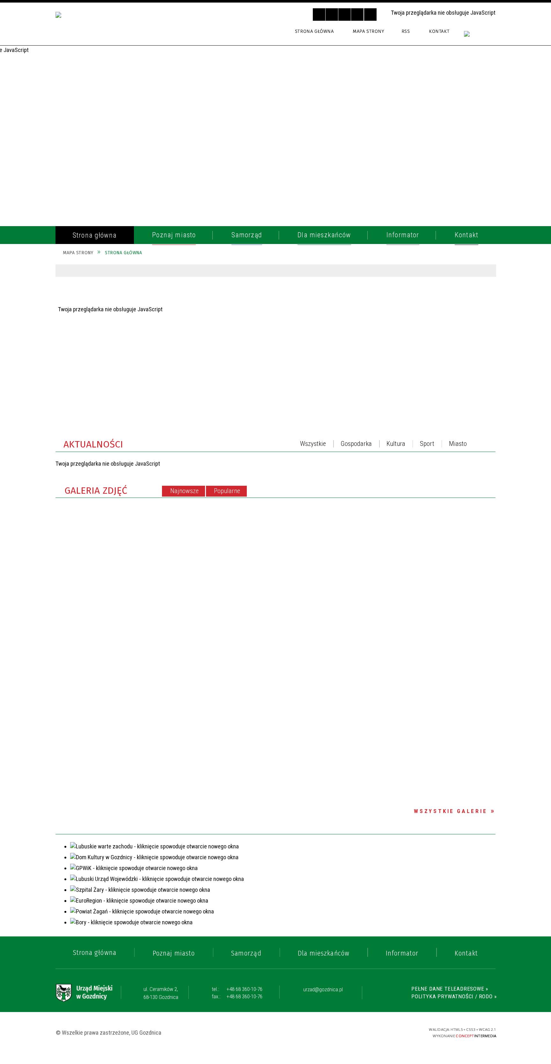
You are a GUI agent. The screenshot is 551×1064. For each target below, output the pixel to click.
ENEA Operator (89, 331)
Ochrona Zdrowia (94, 316)
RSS (405, 31)
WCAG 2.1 (392, 1032)
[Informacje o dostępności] (332, 14)
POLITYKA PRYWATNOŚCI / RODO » (453, 996)
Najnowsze (184, 491)
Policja (76, 272)
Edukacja (79, 378)
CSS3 (368, 1032)
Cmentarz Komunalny (100, 461)
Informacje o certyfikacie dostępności (276, 1032)
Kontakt (439, 31)
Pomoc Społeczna (93, 363)
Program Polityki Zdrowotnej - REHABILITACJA (116, 495)
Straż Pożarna (89, 286)
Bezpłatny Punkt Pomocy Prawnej (106, 441)
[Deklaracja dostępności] (344, 14)
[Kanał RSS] (490, 446)
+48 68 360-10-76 (237, 989)
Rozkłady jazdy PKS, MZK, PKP (110, 345)
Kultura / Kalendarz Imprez (110, 393)
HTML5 (358, 1032)
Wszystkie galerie (451, 811)
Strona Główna (314, 31)
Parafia (77, 301)
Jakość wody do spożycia (105, 422)
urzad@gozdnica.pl (323, 990)
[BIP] (480, 37)
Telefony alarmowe (97, 257)
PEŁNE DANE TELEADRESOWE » (449, 989)
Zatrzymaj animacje (319, 14)
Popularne (227, 491)
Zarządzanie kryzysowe (103, 476)
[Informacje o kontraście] (370, 14)
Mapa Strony (368, 31)
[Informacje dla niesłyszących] (357, 14)
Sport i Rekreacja (93, 407)
